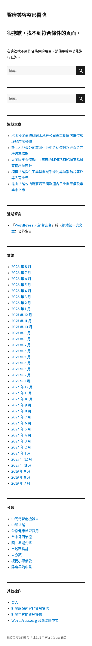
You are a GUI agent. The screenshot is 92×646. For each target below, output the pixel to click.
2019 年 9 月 (20, 471)
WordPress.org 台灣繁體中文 (34, 620)
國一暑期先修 (21, 543)
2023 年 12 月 (21, 459)
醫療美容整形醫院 (26, 15)
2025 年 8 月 (21, 339)
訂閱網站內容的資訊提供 (30, 608)
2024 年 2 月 (21, 447)
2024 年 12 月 (22, 387)
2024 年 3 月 (21, 441)
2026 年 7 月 (21, 273)
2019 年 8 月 (20, 477)
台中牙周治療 (21, 537)
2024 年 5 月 (21, 429)
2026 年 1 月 (21, 309)
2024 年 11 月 (21, 393)
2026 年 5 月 (21, 285)
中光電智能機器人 (25, 519)
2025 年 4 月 (21, 363)
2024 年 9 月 (21, 405)
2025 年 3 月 (21, 369)
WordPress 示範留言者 (33, 225)
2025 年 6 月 (21, 351)
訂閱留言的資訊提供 (26, 614)
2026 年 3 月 (21, 297)
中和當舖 (18, 525)
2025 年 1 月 (20, 381)
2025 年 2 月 (21, 375)
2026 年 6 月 (21, 279)
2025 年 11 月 (21, 321)
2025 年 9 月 (21, 333)
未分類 (16, 555)
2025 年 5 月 (21, 357)
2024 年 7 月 (21, 417)
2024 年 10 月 (22, 399)
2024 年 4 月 (21, 435)
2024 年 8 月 (21, 411)
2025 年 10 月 (21, 327)
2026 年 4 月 (21, 291)
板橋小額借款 (21, 561)
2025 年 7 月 (21, 345)
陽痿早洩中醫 (21, 567)
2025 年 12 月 (21, 315)
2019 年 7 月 (20, 483)
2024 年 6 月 (21, 423)
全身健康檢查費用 (25, 531)
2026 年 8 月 (21, 267)
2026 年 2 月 (21, 303)
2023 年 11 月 (21, 465)
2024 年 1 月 (21, 453)
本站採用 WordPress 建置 (50, 638)
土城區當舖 (19, 549)
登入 (14, 602)
